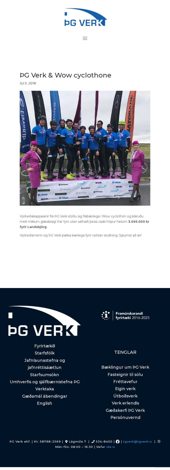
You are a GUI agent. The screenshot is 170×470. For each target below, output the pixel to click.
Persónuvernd (125, 417)
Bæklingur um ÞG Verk (125, 367)
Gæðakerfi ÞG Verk (125, 410)
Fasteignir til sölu (125, 374)
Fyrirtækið (44, 346)
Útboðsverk (125, 396)
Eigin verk (125, 388)
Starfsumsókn (44, 374)
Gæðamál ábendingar (44, 396)
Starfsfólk (44, 353)
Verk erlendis (125, 403)
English (44, 403)
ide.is (110, 447)
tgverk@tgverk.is (137, 441)
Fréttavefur (125, 381)
